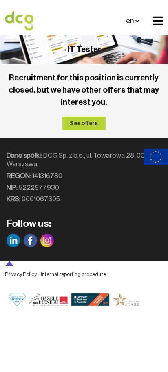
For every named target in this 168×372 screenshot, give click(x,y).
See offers (84, 123)
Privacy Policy (21, 274)
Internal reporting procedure (73, 274)
